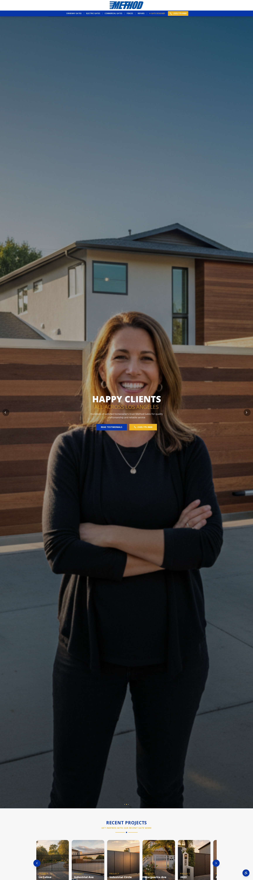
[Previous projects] (36, 863)
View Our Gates (111, 425)
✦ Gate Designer (157, 13)
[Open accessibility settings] (245, 872)
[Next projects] (216, 863)
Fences (130, 13)
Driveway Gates (74, 13)
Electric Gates (93, 13)
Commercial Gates (113, 13)
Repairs (141, 13)
